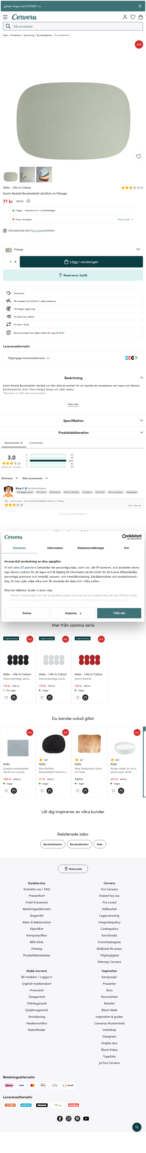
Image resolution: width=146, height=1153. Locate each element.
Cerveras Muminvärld (109, 1023)
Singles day (109, 1043)
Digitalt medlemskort (36, 983)
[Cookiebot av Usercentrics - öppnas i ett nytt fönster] (125, 537)
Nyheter (109, 1003)
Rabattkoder (36, 1029)
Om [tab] (126, 548)
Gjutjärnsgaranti (36, 1010)
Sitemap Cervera (109, 961)
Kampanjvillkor (36, 935)
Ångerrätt (36, 915)
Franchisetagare (109, 942)
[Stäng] (139, 6)
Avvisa (26, 613)
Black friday (109, 1049)
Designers (109, 1036)
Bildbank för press (109, 948)
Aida (100, 844)
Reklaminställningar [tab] (91, 548)
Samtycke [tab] (19, 548)
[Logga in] (125, 17)
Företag (36, 948)
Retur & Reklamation (37, 922)
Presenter (109, 983)
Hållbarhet (109, 909)
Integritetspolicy (109, 922)
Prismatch (37, 990)
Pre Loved (109, 902)
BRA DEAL (37, 942)
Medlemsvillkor (36, 1023)
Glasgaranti (37, 996)
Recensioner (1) (14, 442)
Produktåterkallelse (36, 955)
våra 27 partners (25, 567)
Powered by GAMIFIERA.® (73, 513)
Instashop (109, 1029)
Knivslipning (37, 1016)
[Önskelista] (132, 17)
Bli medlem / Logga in (36, 977)
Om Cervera (109, 889)
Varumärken (109, 996)
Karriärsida (109, 935)
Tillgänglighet (109, 955)
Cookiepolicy (109, 928)
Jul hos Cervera (109, 1062)
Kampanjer (109, 977)
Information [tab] (55, 548)
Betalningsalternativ (37, 909)
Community (36, 442)
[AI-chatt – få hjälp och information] (136, 1127)
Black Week (109, 1010)
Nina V (20, 488)
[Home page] (24, 19)
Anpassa (71, 613)
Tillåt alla (119, 613)
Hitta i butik (124, 219)
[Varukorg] (140, 17)
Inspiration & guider (109, 1016)
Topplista (109, 1056)
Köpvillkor (37, 928)
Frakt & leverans (37, 902)
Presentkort (37, 895)
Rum (109, 990)
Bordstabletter (53, 844)
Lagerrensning (109, 915)
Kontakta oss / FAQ (37, 889)
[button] (8, 26)
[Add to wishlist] (138, 156)
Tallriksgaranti (37, 1003)
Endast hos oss (109, 895)
